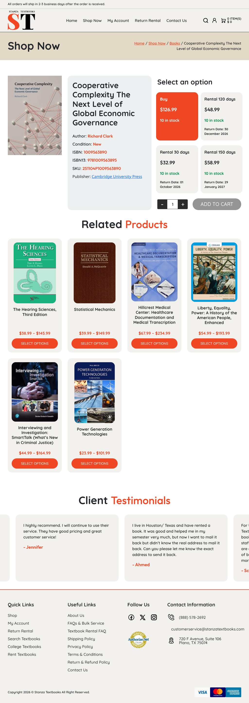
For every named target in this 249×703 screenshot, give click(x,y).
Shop (12, 615)
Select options (34, 343)
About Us (76, 615)
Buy (164, 99)
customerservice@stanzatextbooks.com (207, 629)
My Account (118, 20)
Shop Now (92, 20)
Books (174, 43)
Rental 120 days (220, 99)
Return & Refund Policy (89, 662)
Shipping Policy (81, 638)
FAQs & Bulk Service (86, 623)
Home (71, 20)
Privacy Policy (80, 646)
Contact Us (177, 20)
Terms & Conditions (85, 654)
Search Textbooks (24, 638)
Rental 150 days (220, 152)
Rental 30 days (174, 152)
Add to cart (217, 204)
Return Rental (148, 20)
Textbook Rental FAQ (87, 631)
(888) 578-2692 (192, 617)
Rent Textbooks (22, 654)
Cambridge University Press (117, 176)
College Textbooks (24, 646)
